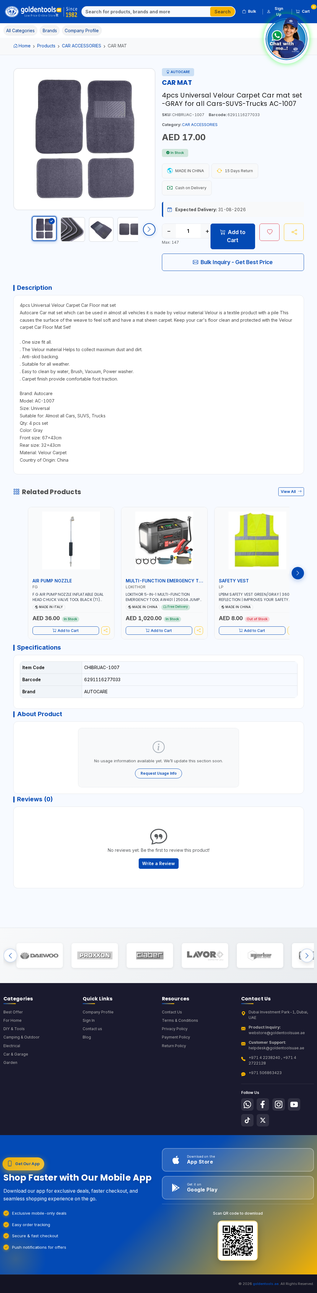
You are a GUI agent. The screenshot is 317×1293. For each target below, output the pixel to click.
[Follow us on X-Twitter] (263, 1120)
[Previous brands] (10, 955)
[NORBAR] (260, 955)
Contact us (92, 1028)
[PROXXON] (95, 955)
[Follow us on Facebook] (263, 1104)
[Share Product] (294, 232)
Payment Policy (176, 1037)
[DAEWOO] (39, 955)
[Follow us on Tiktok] (247, 1120)
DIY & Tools (14, 1028)
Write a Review (158, 863)
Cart (308, 10)
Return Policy (174, 1045)
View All (289, 491)
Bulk (252, 11)
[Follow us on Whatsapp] (247, 1104)
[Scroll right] (149, 229)
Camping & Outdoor (21, 1037)
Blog (87, 1037)
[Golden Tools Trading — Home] (41, 12)
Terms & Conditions (180, 1020)
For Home (12, 1020)
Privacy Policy (175, 1028)
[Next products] (298, 573)
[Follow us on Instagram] (278, 1104)
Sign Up (279, 11)
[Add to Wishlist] (269, 232)
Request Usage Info (159, 773)
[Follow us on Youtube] (294, 1104)
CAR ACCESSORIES (81, 45)
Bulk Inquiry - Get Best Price (237, 262)
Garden (10, 1062)
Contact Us (172, 1012)
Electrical (11, 1045)
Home (25, 45)
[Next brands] (307, 955)
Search (223, 11)
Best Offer (13, 1012)
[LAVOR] (205, 955)
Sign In (89, 1020)
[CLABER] (150, 955)
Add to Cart (236, 236)
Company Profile (98, 1012)
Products (46, 45)
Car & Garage (15, 1054)
